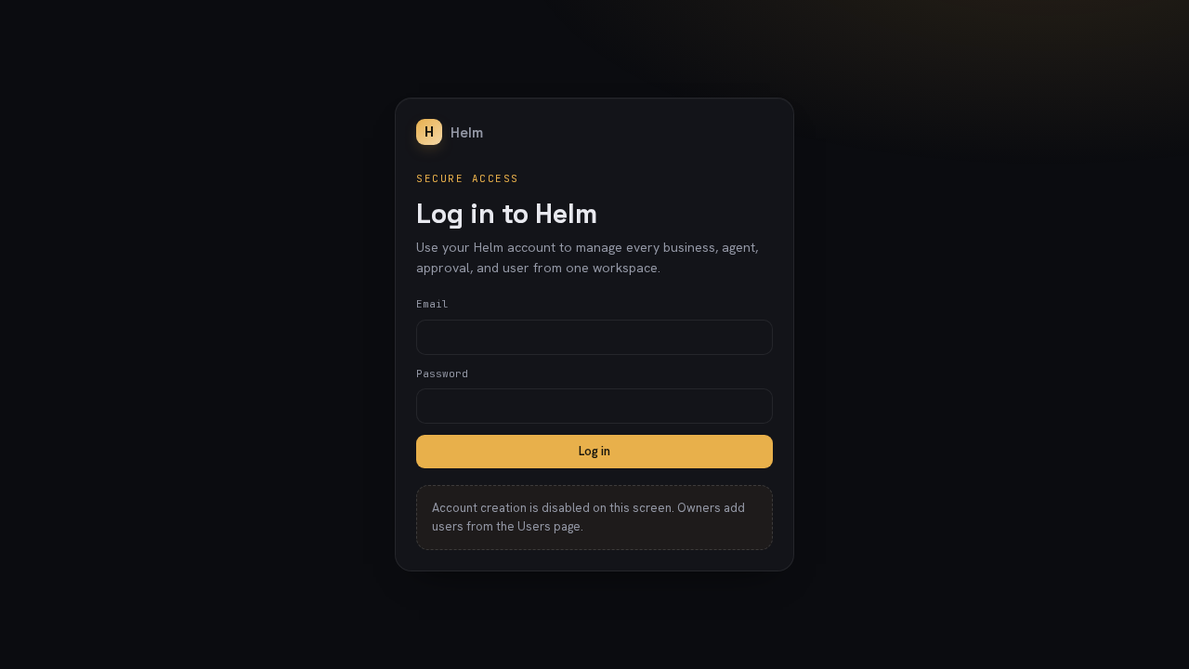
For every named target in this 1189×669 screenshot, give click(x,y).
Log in (594, 451)
